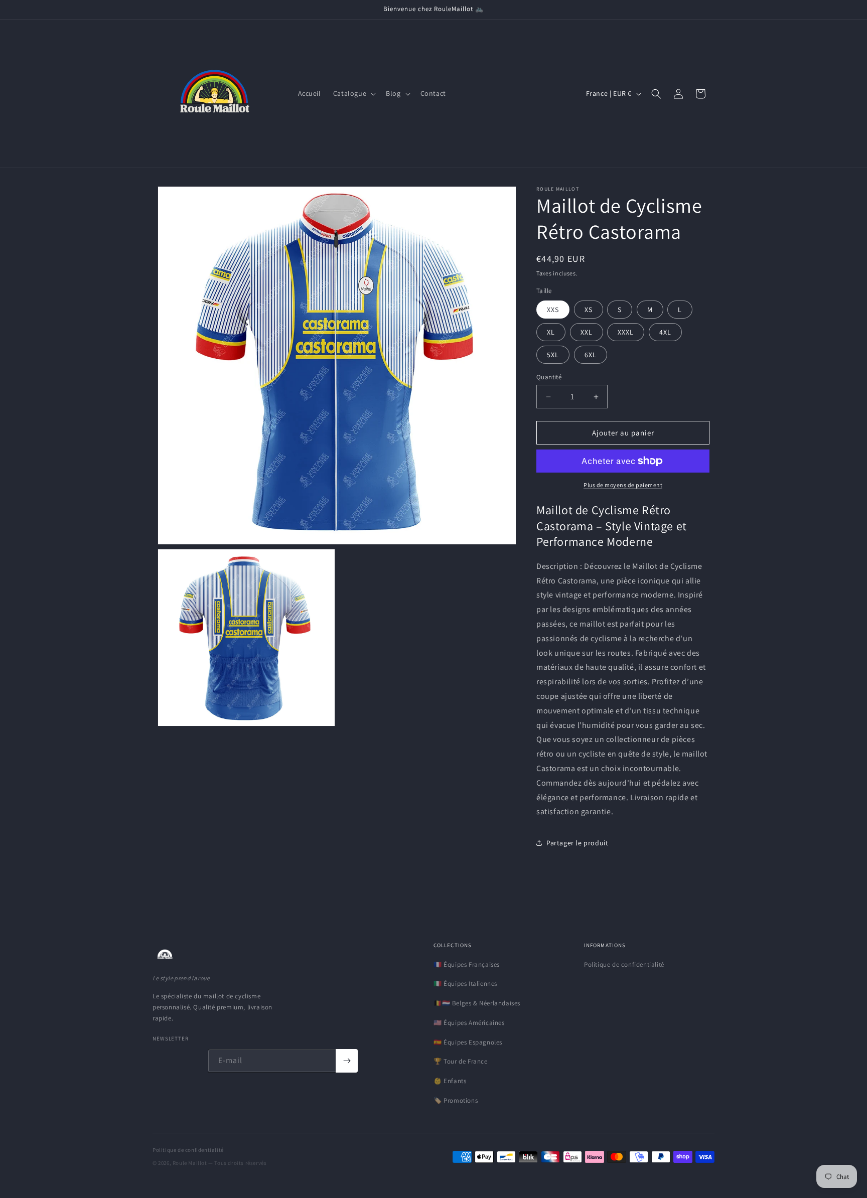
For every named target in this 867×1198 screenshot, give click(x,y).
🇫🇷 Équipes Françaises (467, 964)
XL (551, 332)
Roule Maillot (190, 1162)
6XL (591, 354)
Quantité (548, 377)
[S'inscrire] (347, 1061)
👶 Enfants (450, 1081)
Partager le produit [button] (577, 842)
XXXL (626, 332)
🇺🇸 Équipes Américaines (469, 1022)
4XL (665, 332)
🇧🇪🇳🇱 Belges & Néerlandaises (477, 1003)
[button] (353, 93)
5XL (553, 354)
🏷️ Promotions (456, 1100)
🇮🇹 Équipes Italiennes (465, 983)
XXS (553, 309)
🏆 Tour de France (461, 1061)
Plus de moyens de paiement (623, 485)
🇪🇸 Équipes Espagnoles (468, 1042)
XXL (587, 332)
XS (589, 309)
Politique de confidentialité (624, 964)
